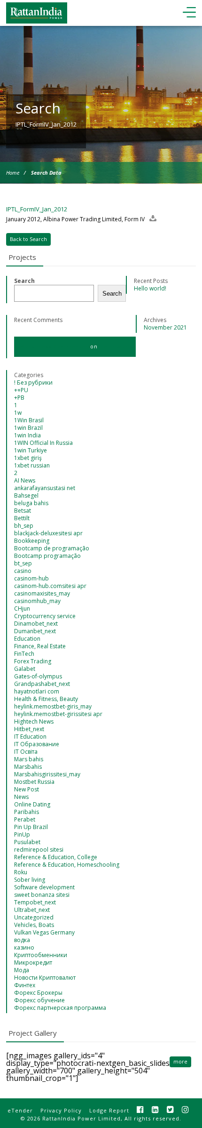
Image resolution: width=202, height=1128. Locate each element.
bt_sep (23, 563)
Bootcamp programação (47, 556)
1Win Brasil (29, 420)
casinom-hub (31, 578)
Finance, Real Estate (40, 646)
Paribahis (26, 812)
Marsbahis (28, 767)
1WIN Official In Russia (43, 443)
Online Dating (32, 804)
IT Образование (36, 744)
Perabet (24, 819)
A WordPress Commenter (51, 346)
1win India (27, 435)
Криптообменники (40, 955)
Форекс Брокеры (38, 993)
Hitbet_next (29, 729)
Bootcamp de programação (51, 548)
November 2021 (165, 327)
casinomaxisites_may (42, 593)
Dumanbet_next (35, 631)
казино (24, 947)
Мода (21, 970)
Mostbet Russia (34, 782)
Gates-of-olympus (38, 676)
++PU (21, 390)
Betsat (22, 511)
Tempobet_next (35, 902)
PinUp (22, 834)
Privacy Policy (61, 1110)
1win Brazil (28, 428)
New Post (26, 789)
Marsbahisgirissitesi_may (47, 774)
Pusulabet (27, 842)
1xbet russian (32, 465)
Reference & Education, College (55, 857)
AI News (24, 480)
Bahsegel (26, 495)
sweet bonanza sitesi (42, 895)
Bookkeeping (31, 541)
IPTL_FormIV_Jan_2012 (36, 209)
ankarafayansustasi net (44, 488)
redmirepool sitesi (38, 850)
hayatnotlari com (36, 691)
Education (27, 639)
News (21, 797)
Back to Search (28, 238)
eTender (20, 1110)
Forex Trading (32, 661)
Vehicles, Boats (34, 925)
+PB (19, 398)
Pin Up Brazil (31, 827)
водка (22, 940)
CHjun (22, 608)
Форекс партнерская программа (60, 1008)
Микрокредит (33, 963)
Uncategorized (34, 917)
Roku (20, 872)
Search (24, 281)
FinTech (24, 654)
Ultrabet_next (32, 910)
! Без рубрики (33, 383)
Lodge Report (109, 1110)
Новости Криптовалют (45, 978)
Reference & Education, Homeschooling (66, 865)
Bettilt (22, 518)
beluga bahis (31, 503)
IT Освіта (26, 752)
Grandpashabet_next (42, 684)
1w (18, 413)
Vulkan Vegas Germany (44, 932)
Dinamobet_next (36, 624)
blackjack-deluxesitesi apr (48, 533)
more (180, 1061)
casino (22, 571)
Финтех (24, 985)
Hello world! (150, 288)
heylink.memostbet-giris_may (53, 706)
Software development (44, 887)
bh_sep (23, 526)
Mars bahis (28, 759)
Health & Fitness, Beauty (46, 699)
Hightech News (34, 721)
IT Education (30, 737)
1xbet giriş (28, 458)
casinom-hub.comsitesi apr (50, 586)
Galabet (24, 669)
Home (12, 172)
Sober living (29, 880)
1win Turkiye (30, 450)
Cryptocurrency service (45, 616)
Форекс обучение (39, 1000)
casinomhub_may (37, 601)
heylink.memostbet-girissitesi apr (58, 714)
